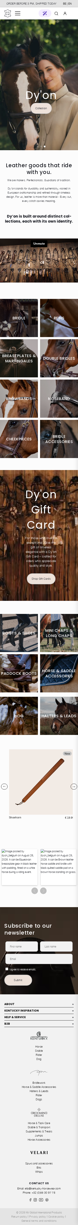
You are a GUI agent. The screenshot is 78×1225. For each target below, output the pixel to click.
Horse (38, 1046)
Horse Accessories (39, 1139)
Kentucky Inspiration (39, 1010)
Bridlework (39, 1082)
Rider (39, 1054)
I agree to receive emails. (22, 969)
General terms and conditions (39, 1220)
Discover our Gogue (41, 108)
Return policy (19, 1216)
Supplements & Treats (39, 1131)
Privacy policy (37, 1216)
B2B (39, 1024)
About (39, 1004)
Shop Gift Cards (41, 578)
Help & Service (39, 1017)
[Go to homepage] (7, 13)
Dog (38, 1059)
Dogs (39, 1099)
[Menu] (17, 13)
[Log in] (65, 13)
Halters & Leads (39, 1091)
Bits (39, 1167)
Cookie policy (56, 1216)
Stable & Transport (39, 1127)
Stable (39, 1050)
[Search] (56, 13)
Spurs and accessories (39, 1163)
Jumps (39, 1135)
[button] (45, 13)
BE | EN (67, 3)
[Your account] (65, 13)
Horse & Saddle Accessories (39, 1087)
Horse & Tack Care (39, 1123)
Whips (39, 1171)
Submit (18, 980)
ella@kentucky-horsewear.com (43, 1188)
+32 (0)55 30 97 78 (43, 1192)
